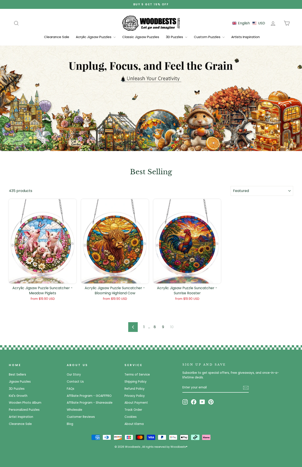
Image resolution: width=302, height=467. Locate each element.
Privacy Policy (134, 396)
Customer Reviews (81, 417)
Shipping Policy (135, 382)
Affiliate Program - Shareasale (90, 403)
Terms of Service (137, 374)
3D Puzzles (175, 37)
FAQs (70, 389)
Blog (70, 424)
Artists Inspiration (245, 37)
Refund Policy (134, 389)
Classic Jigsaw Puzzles (140, 37)
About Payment (136, 403)
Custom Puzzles (207, 37)
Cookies (130, 417)
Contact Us (75, 382)
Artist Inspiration (21, 417)
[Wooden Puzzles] (151, 23)
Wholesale (74, 410)
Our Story (74, 374)
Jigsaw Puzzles (20, 382)
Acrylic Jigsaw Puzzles (94, 37)
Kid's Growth (18, 396)
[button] (248, 23)
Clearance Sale (56, 37)
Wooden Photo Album (25, 403)
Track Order (133, 410)
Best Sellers (17, 374)
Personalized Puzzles (24, 410)
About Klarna (134, 424)
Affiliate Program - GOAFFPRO (89, 396)
